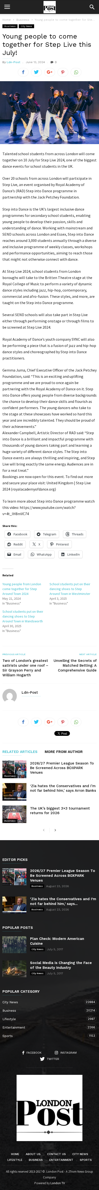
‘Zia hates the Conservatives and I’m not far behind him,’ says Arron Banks (63, 788)
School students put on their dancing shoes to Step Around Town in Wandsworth (22, 616)
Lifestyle (44, 1019)
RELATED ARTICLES (19, 752)
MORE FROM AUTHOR (64, 752)
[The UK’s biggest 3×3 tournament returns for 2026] (14, 814)
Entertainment (44, 1027)
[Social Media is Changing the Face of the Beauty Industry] (14, 968)
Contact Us (56, 1154)
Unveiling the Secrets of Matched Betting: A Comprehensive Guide (75, 665)
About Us (33, 1154)
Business (10, 26)
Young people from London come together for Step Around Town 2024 (21, 589)
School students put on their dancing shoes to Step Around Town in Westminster (70, 589)
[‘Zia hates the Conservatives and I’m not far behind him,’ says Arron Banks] (14, 792)
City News (26, 26)
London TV (57, 1183)
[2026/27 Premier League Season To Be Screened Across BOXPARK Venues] (14, 769)
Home (6, 19)
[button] (92, 7)
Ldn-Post (13, 62)
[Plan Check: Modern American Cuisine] (14, 944)
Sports (44, 1036)
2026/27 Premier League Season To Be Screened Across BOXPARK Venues (62, 768)
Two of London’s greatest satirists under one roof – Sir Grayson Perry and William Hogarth (25, 667)
